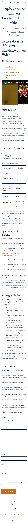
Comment (4, 428)
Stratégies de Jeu (11, 75)
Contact (14, 508)
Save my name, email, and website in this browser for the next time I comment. (15, 484)
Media (14, 505)
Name (3, 455)
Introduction (9, 67)
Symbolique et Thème (12, 72)
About (14, 501)
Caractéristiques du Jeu (12, 70)
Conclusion (9, 78)
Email (3, 464)
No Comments (16, 35)
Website (3, 473)
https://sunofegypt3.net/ (9, 255)
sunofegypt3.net (17, 32)
